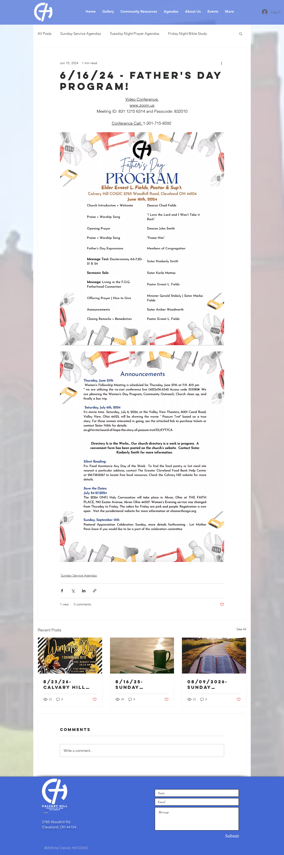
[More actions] (221, 63)
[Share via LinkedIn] (84, 591)
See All (241, 629)
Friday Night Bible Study (187, 33)
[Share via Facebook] (62, 591)
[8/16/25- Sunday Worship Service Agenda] (142, 656)
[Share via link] (95, 591)
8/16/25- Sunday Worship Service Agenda (141, 684)
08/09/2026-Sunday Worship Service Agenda (213, 684)
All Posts (44, 33)
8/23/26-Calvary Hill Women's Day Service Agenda (69, 684)
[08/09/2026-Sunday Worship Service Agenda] (214, 656)
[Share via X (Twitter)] (73, 591)
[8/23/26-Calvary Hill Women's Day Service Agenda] (70, 656)
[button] (241, 33)
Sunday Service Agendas (80, 33)
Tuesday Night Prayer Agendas (134, 33)
